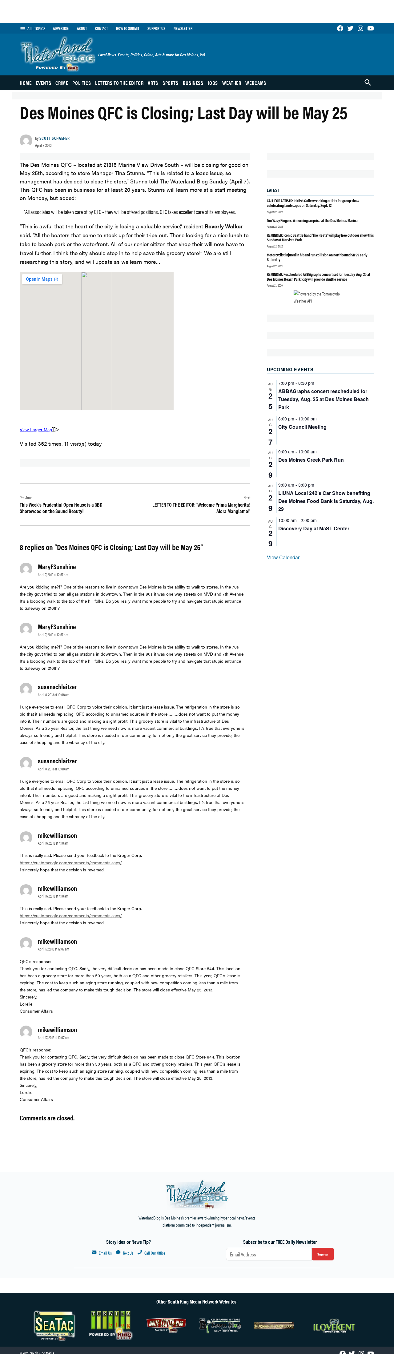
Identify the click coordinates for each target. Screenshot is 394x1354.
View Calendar (283, 557)
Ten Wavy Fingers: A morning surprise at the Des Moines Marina (312, 220)
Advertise (61, 28)
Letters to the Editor (119, 82)
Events (43, 82)
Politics (81, 82)
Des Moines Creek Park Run (311, 459)
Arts (153, 82)
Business (193, 82)
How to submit (127, 28)
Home (26, 82)
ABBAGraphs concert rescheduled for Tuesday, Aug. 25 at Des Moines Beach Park (323, 399)
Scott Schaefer (54, 138)
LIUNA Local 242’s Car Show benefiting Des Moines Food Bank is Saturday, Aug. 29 (326, 500)
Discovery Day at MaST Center (313, 528)
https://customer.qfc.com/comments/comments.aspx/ (71, 862)
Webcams (255, 82)
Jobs (213, 82)
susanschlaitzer (57, 686)
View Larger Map (36, 429)
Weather (231, 82)
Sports (171, 82)
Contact (101, 28)
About (82, 28)
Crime (61, 82)
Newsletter (183, 28)
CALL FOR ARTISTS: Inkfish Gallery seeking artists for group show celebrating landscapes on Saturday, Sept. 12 (313, 203)
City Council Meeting (302, 426)
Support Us (156, 28)
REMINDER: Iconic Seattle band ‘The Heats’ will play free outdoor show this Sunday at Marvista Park (320, 237)
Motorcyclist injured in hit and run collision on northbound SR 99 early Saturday (317, 257)
